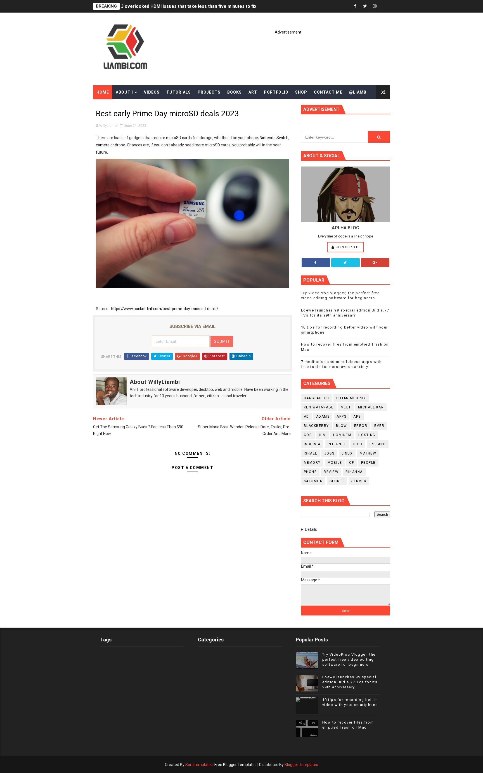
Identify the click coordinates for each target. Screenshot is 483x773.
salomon (313, 481)
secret (337, 481)
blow (341, 426)
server (358, 481)
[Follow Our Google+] (375, 262)
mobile (335, 463)
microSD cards (179, 137)
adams (323, 416)
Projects (209, 92)
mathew (368, 453)
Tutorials (178, 92)
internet (337, 444)
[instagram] (375, 6)
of (351, 463)
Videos (152, 92)
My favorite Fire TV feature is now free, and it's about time (183, 6)
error (361, 426)
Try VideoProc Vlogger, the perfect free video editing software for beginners (349, 659)
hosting (366, 435)
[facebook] (355, 6)
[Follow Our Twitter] (345, 262)
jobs (329, 453)
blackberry (316, 426)
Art (252, 92)
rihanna (354, 472)
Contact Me (328, 92)
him (322, 435)
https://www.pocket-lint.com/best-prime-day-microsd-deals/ (164, 308)
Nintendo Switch (274, 137)
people (368, 463)
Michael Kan (371, 407)
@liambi (358, 92)
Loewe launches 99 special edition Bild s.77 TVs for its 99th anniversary (350, 682)
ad (306, 416)
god (308, 435)
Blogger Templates (301, 764)
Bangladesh (316, 398)
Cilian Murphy (351, 398)
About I (124, 92)
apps (341, 416)
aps (357, 416)
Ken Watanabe (319, 407)
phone (310, 472)
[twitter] (365, 6)
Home (102, 92)
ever (379, 426)
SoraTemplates (199, 764)
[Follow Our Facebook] (316, 262)
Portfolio (276, 92)
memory (312, 463)
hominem (342, 435)
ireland (378, 444)
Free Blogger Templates (235, 764)
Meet (346, 407)
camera (103, 145)
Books (234, 92)
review (331, 472)
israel (310, 453)
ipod (358, 444)
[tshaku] (384, 6)
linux (347, 453)
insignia (312, 444)
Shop (301, 92)
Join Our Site (347, 247)
